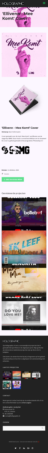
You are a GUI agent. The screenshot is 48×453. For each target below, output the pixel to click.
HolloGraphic (16, 132)
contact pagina (26, 403)
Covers (6, 174)
